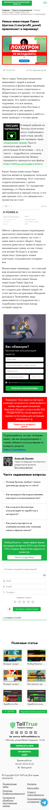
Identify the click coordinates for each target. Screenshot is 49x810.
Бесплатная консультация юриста (17, 3)
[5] (33, 601)
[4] (28, 601)
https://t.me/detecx (14, 449)
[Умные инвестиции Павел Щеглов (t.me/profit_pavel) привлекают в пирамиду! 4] (24, 215)
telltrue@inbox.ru (30, 736)
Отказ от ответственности (35, 793)
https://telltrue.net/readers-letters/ (23, 164)
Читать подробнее (24, 557)
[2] (19, 601)
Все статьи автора (23, 467)
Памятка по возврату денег (24, 425)
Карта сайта (33, 788)
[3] (24, 601)
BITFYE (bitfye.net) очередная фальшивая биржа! (9, 711)
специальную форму (15, 142)
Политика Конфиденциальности (13, 792)
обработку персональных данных (29, 382)
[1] (15, 601)
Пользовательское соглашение (36, 800)
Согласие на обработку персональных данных (10, 801)
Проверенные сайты (10, 785)
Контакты (31, 784)
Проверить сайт (24, 753)
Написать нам (24, 745)
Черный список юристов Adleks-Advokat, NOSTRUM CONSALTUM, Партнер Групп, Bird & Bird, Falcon (33, 711)
